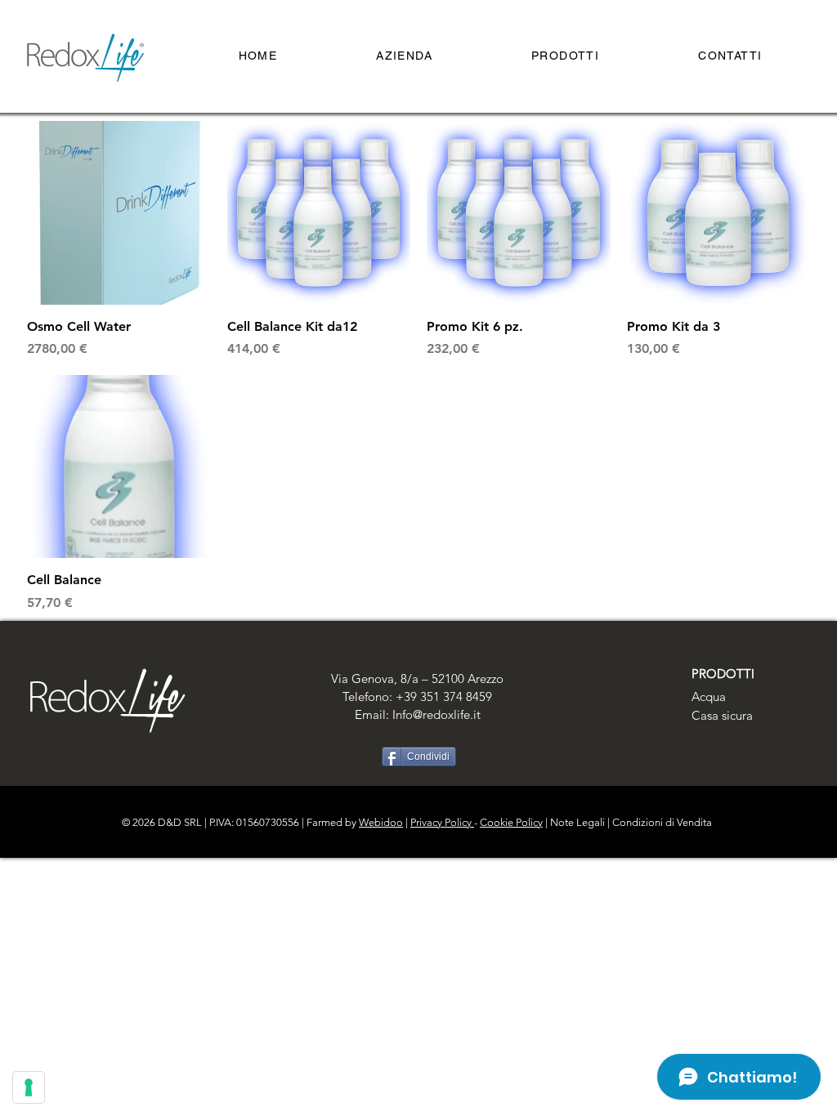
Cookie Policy (511, 822)
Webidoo (381, 822)
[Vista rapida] (119, 213)
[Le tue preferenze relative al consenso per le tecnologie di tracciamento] (28, 1087)
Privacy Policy (442, 822)
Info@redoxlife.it (436, 714)
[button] (566, 56)
